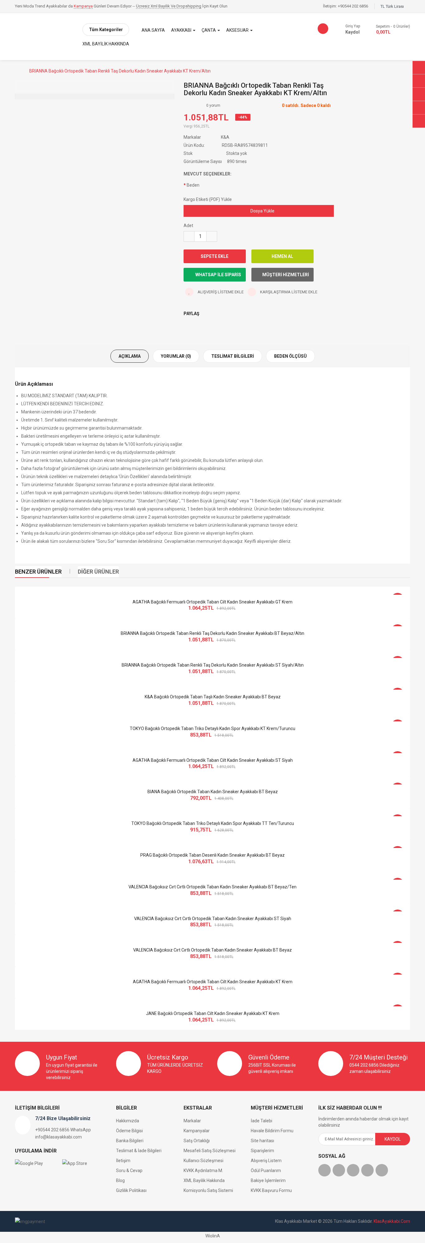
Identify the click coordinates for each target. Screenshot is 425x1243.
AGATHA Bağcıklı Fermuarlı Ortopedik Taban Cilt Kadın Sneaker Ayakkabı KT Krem (212, 981)
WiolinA (212, 1235)
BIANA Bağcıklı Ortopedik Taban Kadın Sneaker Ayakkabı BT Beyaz (212, 791)
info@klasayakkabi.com (58, 1136)
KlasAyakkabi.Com (392, 1221)
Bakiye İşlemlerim (268, 1180)
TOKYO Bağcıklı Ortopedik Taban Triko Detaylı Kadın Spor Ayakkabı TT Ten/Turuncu (212, 823)
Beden (193, 185)
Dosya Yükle (262, 210)
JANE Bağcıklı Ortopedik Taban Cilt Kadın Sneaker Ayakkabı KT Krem (212, 1013)
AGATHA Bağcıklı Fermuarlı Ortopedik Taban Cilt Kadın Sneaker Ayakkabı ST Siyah (213, 760)
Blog (120, 1180)
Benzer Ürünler (38, 571)
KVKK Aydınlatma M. (203, 1170)
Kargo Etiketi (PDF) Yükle (208, 199)
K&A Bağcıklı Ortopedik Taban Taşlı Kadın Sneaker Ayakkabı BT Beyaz (213, 696)
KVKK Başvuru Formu (271, 1190)
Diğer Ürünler (98, 571)
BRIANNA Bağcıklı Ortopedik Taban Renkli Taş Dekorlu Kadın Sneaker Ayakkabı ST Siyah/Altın (213, 665)
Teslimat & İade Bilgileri (138, 1150)
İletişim (123, 1160)
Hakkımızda (127, 1120)
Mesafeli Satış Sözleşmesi (210, 1150)
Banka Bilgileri (129, 1140)
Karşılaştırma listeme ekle (288, 292)
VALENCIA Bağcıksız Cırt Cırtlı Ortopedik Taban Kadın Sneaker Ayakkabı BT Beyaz (212, 949)
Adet (188, 225)
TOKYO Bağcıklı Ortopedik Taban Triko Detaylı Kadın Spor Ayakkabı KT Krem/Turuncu (212, 728)
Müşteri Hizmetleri (285, 274)
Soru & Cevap (129, 1170)
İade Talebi (261, 1120)
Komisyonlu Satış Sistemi (208, 1190)
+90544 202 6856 (353, 6)
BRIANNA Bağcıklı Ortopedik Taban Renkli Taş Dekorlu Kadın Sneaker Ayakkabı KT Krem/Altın (120, 71)
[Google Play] (37, 1163)
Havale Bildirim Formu (272, 1130)
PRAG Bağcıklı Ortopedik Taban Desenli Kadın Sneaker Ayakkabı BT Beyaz (212, 855)
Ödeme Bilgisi (129, 1130)
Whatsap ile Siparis (217, 274)
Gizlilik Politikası (131, 1190)
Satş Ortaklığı (197, 1140)
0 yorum (213, 105)
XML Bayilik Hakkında (204, 1180)
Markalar (192, 1120)
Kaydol (352, 32)
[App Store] (84, 1163)
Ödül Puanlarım (266, 1170)
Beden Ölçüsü (290, 356)
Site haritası (262, 1140)
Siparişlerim (262, 1150)
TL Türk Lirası (393, 6)
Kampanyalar (197, 1130)
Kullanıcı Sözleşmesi (203, 1160)
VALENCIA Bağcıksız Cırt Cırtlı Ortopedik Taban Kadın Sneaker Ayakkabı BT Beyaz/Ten (212, 886)
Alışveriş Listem (266, 1160)
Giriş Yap (352, 26)
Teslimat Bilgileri (232, 356)
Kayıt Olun (218, 6)
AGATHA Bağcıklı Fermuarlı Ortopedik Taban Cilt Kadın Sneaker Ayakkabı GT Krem (212, 601)
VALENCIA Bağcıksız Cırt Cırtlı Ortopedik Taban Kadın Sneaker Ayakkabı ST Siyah (212, 918)
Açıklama (130, 356)
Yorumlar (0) (176, 356)
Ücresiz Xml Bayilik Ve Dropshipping (168, 6)
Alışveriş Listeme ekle (220, 292)
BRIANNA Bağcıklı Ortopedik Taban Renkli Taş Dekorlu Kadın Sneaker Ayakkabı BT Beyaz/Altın (212, 633)
